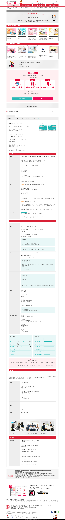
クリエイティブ (26, 505)
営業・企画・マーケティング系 (25, 470)
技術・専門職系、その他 (18, 471)
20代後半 (18, 477)
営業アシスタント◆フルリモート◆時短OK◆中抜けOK (11, 36)
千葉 (19, 506)
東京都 (16, 472)
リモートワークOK (13, 507)
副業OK (18, 507)
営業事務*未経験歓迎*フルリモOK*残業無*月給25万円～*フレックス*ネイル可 (22, 37)
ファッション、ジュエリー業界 (19, 474)
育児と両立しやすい (24, 475)
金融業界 (30, 473)
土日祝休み (46, 475)
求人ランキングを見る (26, 5)
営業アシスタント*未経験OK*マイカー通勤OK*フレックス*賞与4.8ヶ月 (22, 54)
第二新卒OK (16, 475)
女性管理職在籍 (39, 475)
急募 (23, 476)
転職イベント (15, 508)
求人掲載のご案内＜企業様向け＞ (41, 3)
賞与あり (25, 476)
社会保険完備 (17, 476)
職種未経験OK (35, 475)
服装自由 (50, 475)
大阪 (21, 506)
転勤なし (20, 475)
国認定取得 (35, 507)
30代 (23, 477)
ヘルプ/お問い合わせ (34, 512)
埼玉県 (23, 472)
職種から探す (8, 505)
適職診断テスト (23, 508)
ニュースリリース (29, 512)
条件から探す (8, 507)
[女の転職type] (8, 513)
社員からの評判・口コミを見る (24, 66)
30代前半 (26, 477)
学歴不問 (43, 475)
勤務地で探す (8, 506)
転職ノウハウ (8, 508)
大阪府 (18, 472)
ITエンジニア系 (37, 470)
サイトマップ (34, 3)
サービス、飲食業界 (49, 473)
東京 (11, 506)
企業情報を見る (21, 64)
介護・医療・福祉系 (43, 470)
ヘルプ (31, 3)
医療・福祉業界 (43, 473)
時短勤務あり (53, 475)
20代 (15, 477)
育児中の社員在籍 (29, 476)
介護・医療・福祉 (48, 505)
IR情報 (29, 513)
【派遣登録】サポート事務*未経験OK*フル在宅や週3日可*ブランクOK (32, 37)
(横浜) (15, 506)
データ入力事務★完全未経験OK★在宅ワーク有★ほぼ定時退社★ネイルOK (43, 37)
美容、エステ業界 (26, 474)
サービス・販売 (21, 505)
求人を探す (13, 5)
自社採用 (32, 513)
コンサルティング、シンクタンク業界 (39, 474)
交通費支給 (20, 476)
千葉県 (26, 472)
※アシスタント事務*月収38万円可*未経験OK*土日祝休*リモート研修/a (11, 54)
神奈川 (13, 506)
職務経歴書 (19, 508)
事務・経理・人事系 (17, 470)
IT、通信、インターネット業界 (19, 473)
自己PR (12, 508)
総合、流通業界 (31, 474)
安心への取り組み (13, 512)
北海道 (38, 472)
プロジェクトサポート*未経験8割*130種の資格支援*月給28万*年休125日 (53, 54)
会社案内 (27, 513)
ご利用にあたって (8, 512)
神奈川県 (21, 472)
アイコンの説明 (54, 123)
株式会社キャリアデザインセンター (14, 513)
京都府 (35, 472)
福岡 (26, 506)
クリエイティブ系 (48, 470)
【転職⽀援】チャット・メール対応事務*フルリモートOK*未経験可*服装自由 (53, 37)
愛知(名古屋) (24, 506)
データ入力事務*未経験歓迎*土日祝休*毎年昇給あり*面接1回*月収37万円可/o (32, 54)
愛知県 (28, 472)
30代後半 (29, 477)
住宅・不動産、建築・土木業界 (36, 473)
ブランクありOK (30, 475)
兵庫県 (33, 472)
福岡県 (31, 472)
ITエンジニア (43, 505)
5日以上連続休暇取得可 (36, 476)
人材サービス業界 (26, 473)
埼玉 (17, 506)
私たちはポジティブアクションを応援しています (31, 517)
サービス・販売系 (32, 470)
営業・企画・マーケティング (15, 505)
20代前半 (21, 477)
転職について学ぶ (52, 5)
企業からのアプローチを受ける (39, 5)
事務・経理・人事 (31, 505)
